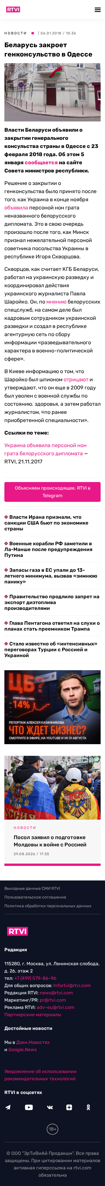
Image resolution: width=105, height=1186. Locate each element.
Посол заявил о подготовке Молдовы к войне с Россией (50, 841)
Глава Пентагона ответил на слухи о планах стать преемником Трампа (52, 626)
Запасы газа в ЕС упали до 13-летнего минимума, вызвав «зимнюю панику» (50, 576)
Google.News (22, 1049)
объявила (16, 207)
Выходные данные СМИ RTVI (32, 888)
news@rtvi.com (56, 993)
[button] (98, 9)
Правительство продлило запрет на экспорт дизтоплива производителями (51, 602)
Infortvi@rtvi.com (72, 985)
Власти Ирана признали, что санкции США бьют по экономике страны (46, 523)
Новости (15, 33)
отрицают (76, 379)
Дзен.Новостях (33, 1042)
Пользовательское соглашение (35, 897)
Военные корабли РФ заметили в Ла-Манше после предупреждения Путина (48, 549)
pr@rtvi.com (53, 1000)
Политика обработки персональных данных (48, 905)
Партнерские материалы (32, 1014)
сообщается (41, 162)
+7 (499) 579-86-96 (35, 978)
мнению (56, 302)
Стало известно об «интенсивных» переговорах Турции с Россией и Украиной (50, 649)
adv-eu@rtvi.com (55, 1007)
